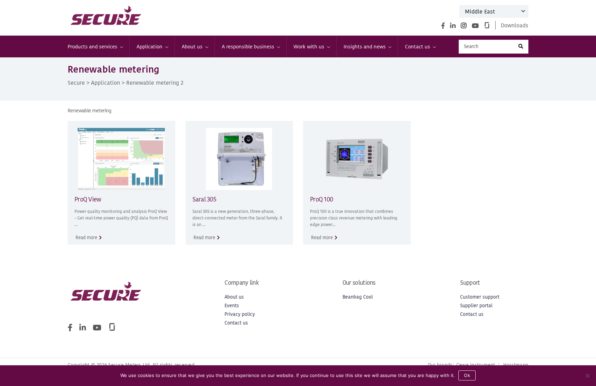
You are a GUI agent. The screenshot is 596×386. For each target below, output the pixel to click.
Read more (86, 237)
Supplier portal (476, 305)
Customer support (479, 297)
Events (232, 305)
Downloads (514, 25)
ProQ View (87, 199)
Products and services (92, 46)
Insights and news (365, 46)
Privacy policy (240, 314)
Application (149, 46)
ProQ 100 (321, 199)
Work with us (309, 46)
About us (192, 46)
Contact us (417, 46)
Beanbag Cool (357, 297)
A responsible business (248, 46)
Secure (76, 82)
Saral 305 (204, 199)
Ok (467, 375)
